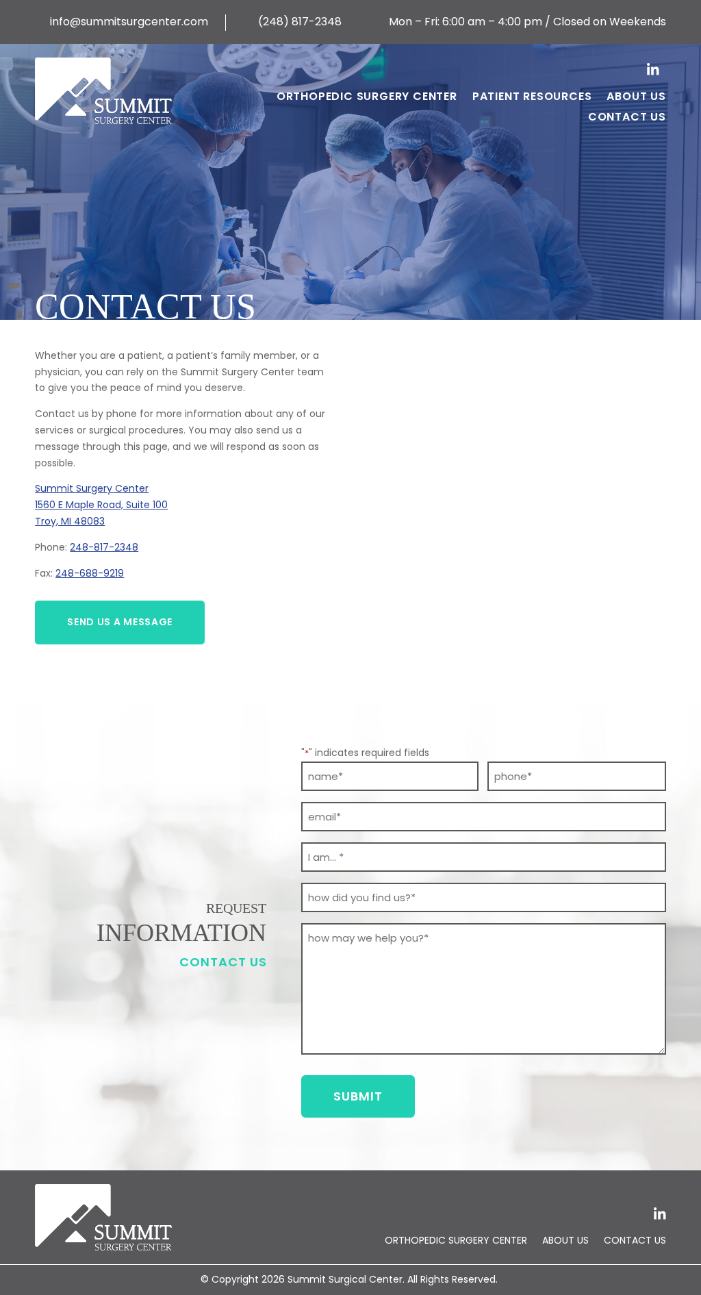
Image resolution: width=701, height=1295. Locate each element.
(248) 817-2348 (292, 21)
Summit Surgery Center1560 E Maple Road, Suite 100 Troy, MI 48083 (101, 504)
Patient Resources (532, 98)
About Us (636, 98)
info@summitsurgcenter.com (121, 21)
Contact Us (627, 118)
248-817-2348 (104, 547)
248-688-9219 (89, 573)
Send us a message (120, 622)
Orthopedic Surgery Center (367, 98)
